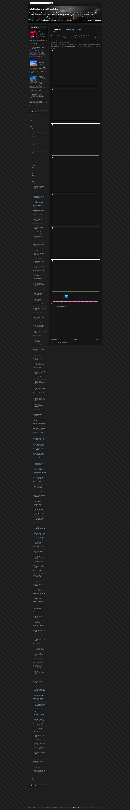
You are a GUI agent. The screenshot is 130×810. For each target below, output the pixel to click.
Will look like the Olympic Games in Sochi (38, 197)
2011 (31, 126)
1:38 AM (66, 32)
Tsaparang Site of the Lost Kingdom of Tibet (39, 748)
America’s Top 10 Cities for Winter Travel (39, 500)
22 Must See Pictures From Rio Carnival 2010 (39, 410)
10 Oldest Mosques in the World (39, 514)
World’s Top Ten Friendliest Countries (39, 496)
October (33, 149)
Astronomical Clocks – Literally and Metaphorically (38, 666)
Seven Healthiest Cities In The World (39, 262)
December (34, 134)
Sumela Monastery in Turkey (38, 682)
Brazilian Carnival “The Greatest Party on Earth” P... (38, 434)
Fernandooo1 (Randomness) (88, 807)
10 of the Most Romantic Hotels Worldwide (38, 478)
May (32, 778)
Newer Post (97, 339)
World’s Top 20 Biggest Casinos (38, 482)
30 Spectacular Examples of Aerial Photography (39, 454)
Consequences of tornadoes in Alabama (38, 201)
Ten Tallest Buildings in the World (39, 640)
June (33, 181)
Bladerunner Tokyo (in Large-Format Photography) (38, 299)
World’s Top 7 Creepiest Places (38, 626)
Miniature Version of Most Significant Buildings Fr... (39, 771)
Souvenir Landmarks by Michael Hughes (38, 644)
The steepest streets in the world (39, 612)
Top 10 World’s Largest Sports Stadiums (38, 469)
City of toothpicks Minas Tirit (38, 211)
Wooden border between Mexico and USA (38, 192)
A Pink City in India (72, 29)
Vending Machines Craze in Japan (39, 309)
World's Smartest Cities (38, 270)
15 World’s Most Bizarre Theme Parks (38, 464)
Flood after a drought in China (38, 245)
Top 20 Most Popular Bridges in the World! (38, 649)
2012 (31, 118)
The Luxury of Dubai (37, 658)
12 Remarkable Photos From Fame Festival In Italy (39, 388)
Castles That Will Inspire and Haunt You (38, 294)
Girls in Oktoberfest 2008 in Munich (38, 48)
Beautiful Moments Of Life (39, 593)
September (34, 157)
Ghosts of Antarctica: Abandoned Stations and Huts (38, 284)
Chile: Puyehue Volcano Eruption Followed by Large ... (38, 566)
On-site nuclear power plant (38, 228)
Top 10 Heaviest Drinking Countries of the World (39, 534)
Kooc (58, 807)
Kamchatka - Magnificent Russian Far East (38, 336)
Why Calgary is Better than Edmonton (39, 571)
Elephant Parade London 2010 (38, 419)
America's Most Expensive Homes (39, 267)
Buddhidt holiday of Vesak (39, 223)
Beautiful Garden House (38, 601)
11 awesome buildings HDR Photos (38, 345)
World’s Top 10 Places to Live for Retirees (38, 487)
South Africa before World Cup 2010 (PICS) (39, 724)
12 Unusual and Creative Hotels (38, 635)
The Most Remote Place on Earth (39, 332)
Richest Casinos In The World (38, 736)
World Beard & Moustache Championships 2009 (39, 364)
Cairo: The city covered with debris (38, 254)
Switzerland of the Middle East (38, 677)
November (34, 142)
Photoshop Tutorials (67, 807)
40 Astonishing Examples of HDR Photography (39, 449)
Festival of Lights (37, 367)
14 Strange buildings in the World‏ (39, 631)
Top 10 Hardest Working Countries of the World (39, 538)
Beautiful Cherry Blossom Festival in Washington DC (39, 710)
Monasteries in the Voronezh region (37, 232)
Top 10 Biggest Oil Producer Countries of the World (39, 528)
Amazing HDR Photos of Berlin (38, 350)
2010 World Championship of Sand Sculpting (39, 424)
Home (75, 339)
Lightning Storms (37, 731)
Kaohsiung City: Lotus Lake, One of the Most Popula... (39, 557)
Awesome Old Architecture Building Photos (39, 597)
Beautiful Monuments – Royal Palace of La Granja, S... (38, 699)
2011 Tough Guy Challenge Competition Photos (39, 429)
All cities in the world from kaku (43, 9)
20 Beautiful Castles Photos (37, 359)
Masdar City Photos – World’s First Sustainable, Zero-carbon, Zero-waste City (37, 96)
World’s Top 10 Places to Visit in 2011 (38, 510)
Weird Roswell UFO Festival (37, 415)
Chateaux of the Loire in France (38, 249)
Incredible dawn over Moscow (38, 220)
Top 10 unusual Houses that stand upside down (39, 690)
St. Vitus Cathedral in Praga (38, 215)
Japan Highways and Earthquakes (38, 621)
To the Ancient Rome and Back (39, 753)
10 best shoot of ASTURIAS (36, 341)
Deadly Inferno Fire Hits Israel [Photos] (38, 580)
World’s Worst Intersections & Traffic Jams (39, 672)
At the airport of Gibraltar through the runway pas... (38, 187)
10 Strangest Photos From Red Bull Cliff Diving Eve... (39, 459)
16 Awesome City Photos (39, 322)
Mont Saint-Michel (37, 686)
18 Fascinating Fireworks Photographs (39, 377)
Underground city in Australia (37, 237)
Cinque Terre (36, 241)
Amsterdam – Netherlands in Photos (39, 744)
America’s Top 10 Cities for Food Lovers (39, 523)
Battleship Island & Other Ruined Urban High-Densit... (38, 326)
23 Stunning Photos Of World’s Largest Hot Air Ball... (39, 382)
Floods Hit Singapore (38, 561)
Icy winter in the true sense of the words (39, 757)
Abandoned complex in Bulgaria (38, 762)
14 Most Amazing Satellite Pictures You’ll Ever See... (39, 654)
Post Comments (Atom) (64, 342)
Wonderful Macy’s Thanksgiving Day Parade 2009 (38, 405)
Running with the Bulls (38, 605)
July (32, 173)
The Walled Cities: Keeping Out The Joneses (39, 289)
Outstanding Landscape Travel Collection (38, 590)
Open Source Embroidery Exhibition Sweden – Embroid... (39, 372)
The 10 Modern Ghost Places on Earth (38, 543)
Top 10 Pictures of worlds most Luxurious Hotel (39, 694)
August (33, 165)
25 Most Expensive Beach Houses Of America (39, 445)
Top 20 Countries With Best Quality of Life (39, 473)
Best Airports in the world (38, 662)
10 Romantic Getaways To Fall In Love (39, 766)
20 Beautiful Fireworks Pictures (38, 617)
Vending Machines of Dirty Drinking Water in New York (39, 439)
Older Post (54, 339)
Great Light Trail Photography (36, 275)
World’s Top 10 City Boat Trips (38, 491)
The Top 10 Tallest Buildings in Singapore (39, 505)
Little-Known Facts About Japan (38, 318)
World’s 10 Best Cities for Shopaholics (39, 547)
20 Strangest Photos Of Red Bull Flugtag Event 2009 (39, 399)
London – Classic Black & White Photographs (39, 705)
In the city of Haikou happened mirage (37, 206)
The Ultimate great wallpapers (37, 279)
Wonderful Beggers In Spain (38, 552)
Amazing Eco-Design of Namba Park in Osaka (39, 720)
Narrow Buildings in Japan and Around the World (39, 304)
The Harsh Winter (37, 608)
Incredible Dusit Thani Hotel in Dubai (38, 576)
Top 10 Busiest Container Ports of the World (39, 519)
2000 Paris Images (37, 728)
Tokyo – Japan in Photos (38, 739)
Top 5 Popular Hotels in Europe (38, 715)
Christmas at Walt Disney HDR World (39, 354)
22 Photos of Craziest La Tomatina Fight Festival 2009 (39, 394)
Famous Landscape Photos (37, 585)
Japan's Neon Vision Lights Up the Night (39, 313)
